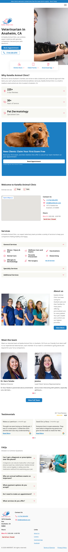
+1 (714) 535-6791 (23, 516)
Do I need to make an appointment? (17, 494)
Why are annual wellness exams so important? (17, 477)
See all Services (50, 260)
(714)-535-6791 (11, 53)
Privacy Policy (62, 547)
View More (60, 328)
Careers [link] (36, 536)
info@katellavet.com (24, 520)
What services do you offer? (14, 501)
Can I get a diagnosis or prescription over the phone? (17, 458)
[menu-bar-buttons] (65, 5)
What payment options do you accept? (15, 486)
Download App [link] (38, 540)
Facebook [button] (36, 543)
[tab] (33, 393)
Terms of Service (49, 547)
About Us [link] (36, 533)
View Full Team (34, 400)
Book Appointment (11, 48)
